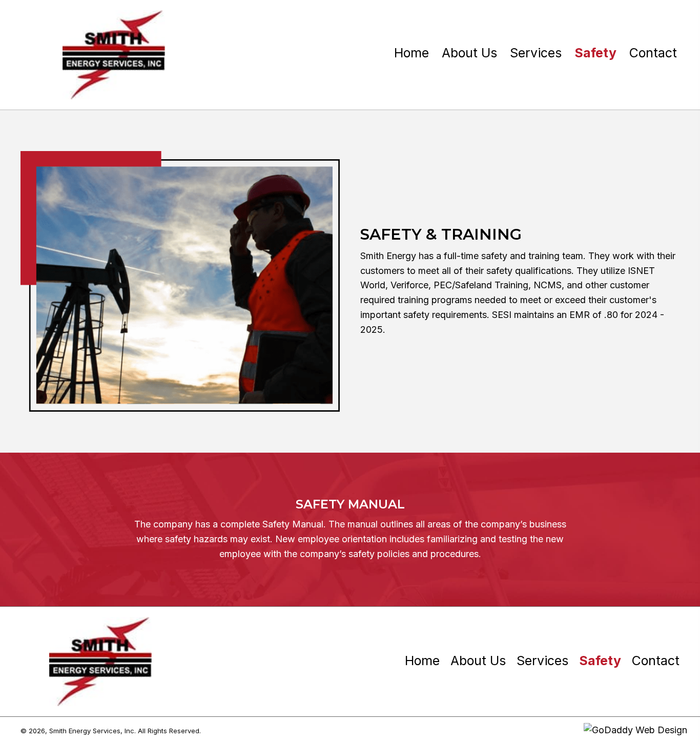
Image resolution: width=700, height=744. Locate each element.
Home (422, 660)
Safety (600, 660)
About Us (478, 660)
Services (542, 660)
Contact (656, 660)
